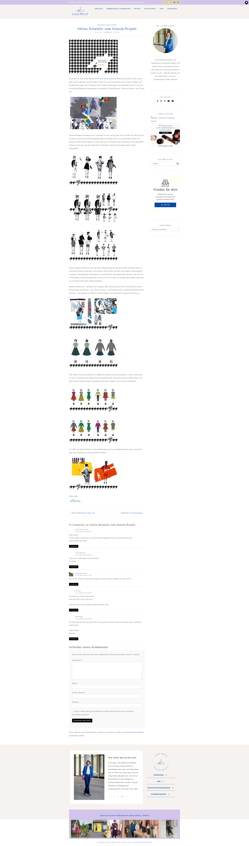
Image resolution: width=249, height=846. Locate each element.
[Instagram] (163, 2)
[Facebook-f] (171, 2)
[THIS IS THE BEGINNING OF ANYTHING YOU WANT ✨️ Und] (169, 829)
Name (75, 683)
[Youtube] (174, 2)
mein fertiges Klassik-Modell (111, 79)
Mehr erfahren (171, 79)
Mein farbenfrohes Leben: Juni (83, 513)
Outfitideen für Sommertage (131, 513)
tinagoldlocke (79, 573)
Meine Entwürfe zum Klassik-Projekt (107, 29)
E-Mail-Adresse (78, 693)
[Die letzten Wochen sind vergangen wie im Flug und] (98, 829)
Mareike (77, 617)
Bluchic (130, 842)
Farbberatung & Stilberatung (118, 9)
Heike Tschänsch (80, 529)
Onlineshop (172, 9)
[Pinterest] (165, 101)
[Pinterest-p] (167, 2)
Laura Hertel (111, 842)
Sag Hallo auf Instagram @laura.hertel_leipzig (124, 815)
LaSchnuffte (78, 553)
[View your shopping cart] (246, 2)
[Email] (173, 101)
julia (76, 591)
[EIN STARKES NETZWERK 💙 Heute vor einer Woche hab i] (133, 829)
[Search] (177, 164)
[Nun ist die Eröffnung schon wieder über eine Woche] (151, 829)
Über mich (99, 9)
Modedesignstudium (107, 25)
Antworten (74, 546)
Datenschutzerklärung (143, 842)
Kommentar (77, 660)
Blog (162, 9)
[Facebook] (157, 101)
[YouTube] (169, 101)
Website (75, 702)
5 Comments (108, 32)
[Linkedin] (178, 2)
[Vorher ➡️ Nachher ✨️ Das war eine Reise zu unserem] (115, 829)
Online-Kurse (149, 9)
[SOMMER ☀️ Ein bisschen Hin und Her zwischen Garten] (80, 829)
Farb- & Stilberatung (85, 2)
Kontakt (137, 9)
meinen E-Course (108, 2)
